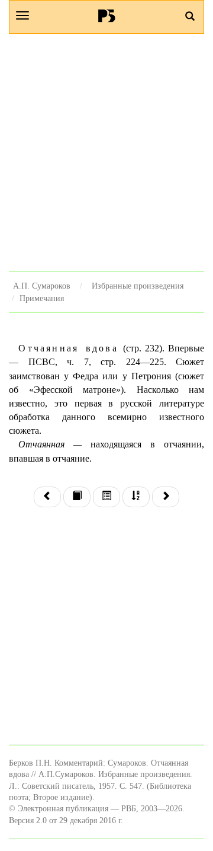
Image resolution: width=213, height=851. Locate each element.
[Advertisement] (106, 152)
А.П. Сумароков (41, 285)
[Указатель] (136, 497)
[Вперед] (165, 497)
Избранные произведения (137, 285)
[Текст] (77, 497)
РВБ (106, 15)
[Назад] (47, 497)
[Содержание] (106, 497)
